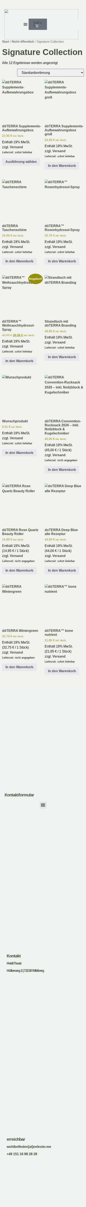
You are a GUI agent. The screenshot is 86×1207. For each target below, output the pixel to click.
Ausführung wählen (21, 161)
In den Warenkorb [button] (62, 165)
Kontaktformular (19, 795)
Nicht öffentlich (23, 41)
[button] (25, 24)
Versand (16, 147)
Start (5, 41)
